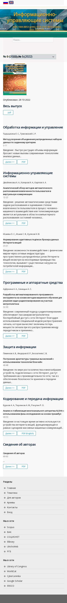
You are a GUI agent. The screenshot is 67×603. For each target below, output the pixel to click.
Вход (9, 512)
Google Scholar (14, 580)
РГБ (9, 551)
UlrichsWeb (12, 546)
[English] (11, 2)
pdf (9, 112)
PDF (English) (27, 433)
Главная (11, 487)
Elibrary (10, 541)
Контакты (12, 507)
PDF (23, 161)
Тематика (12, 492)
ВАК (9, 532)
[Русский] (6, 2)
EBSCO (10, 585)
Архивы (11, 502)
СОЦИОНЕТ (13, 536)
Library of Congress (17, 566)
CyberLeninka (14, 576)
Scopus (10, 527)
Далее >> (9, 161)
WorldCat (11, 571)
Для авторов (14, 497)
